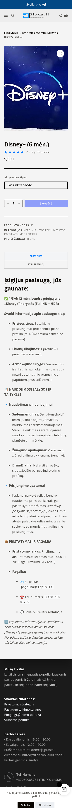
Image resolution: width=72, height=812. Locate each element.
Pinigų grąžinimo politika (22, 714)
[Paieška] (12, 15)
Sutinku (25, 805)
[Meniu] (6, 15)
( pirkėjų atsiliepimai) (37, 152)
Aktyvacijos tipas (15, 177)
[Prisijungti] (60, 15)
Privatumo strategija (19, 704)
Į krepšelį (46, 203)
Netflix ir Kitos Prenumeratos (45, 230)
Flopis (31, 238)
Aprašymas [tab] (36, 256)
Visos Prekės (28, 234)
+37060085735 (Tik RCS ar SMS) (39, 779)
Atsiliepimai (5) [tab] (36, 264)
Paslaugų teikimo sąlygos (22, 709)
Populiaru (11, 234)
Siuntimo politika (17, 720)
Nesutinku (45, 805)
